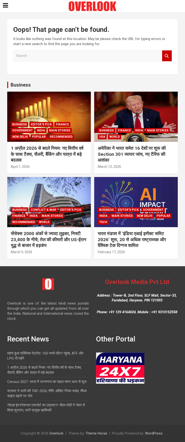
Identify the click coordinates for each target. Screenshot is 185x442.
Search (167, 55)
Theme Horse (96, 433)
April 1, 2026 (20, 167)
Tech (103, 222)
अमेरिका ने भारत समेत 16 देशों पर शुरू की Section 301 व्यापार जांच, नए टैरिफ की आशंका (132, 154)
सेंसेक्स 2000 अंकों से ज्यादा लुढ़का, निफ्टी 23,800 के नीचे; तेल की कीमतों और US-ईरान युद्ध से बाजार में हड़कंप (48, 239)
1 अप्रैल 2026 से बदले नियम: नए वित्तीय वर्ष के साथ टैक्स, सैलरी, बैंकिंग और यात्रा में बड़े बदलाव (47, 154)
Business (21, 85)
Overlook (56, 433)
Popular (39, 136)
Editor (37, 167)
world (114, 136)
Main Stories (59, 130)
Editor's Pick (41, 124)
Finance (62, 124)
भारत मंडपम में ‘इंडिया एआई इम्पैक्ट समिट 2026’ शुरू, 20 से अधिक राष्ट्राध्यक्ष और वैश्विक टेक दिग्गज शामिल (132, 239)
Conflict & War (43, 209)
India (41, 130)
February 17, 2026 (111, 252)
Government (22, 130)
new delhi (20, 136)
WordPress (154, 433)
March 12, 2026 (109, 167)
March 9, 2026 (21, 252)
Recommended (61, 136)
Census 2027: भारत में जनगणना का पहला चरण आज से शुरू (47, 382)
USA (102, 136)
